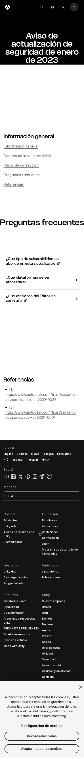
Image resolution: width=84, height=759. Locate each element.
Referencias (14, 184)
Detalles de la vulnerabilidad (27, 156)
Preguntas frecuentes (22, 175)
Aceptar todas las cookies (42, 748)
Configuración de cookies (41, 726)
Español (18, 459)
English (8, 453)
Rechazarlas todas (42, 736)
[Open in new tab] (39, 534)
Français (48, 453)
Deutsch (22, 453)
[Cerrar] (80, 687)
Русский (32, 459)
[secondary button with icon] (74, 7)
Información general (21, 146)
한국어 (45, 459)
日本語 (35, 453)
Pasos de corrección (21, 165)
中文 (6, 459)
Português (64, 453)
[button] (42, 598)
